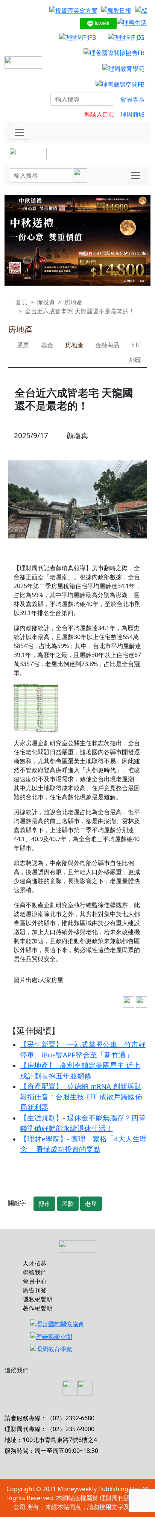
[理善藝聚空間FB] (120, 84)
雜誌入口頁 (99, 114)
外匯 (135, 360)
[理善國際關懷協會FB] (114, 53)
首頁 (21, 302)
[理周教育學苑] (123, 68)
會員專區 (132, 99)
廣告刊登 (35, 1290)
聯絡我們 (35, 1272)
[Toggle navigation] (19, 132)
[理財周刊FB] (77, 37)
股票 (23, 345)
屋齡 (68, 1204)
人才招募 (35, 1263)
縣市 (44, 1204)
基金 (47, 345)
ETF (136, 345)
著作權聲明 (38, 1308)
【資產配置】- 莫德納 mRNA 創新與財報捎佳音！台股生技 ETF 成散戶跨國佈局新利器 (81, 1096)
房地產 (73, 302)
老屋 (91, 1204)
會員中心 (35, 1281)
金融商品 (107, 345)
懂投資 (46, 302)
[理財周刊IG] (126, 37)
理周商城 (132, 114)
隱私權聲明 (38, 1299)
